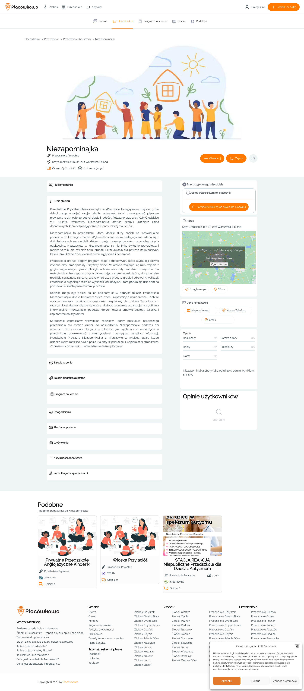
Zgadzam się (219, 264)
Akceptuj (226, 681)
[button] (297, 646)
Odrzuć (255, 681)
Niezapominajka (105, 39)
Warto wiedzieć (28, 622)
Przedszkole (51, 39)
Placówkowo (32, 39)
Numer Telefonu (236, 310)
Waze (221, 289)
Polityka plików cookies (219, 258)
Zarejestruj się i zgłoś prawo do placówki (221, 207)
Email (212, 319)
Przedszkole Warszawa (77, 39)
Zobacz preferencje (285, 681)
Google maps (198, 289)
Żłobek (169, 607)
